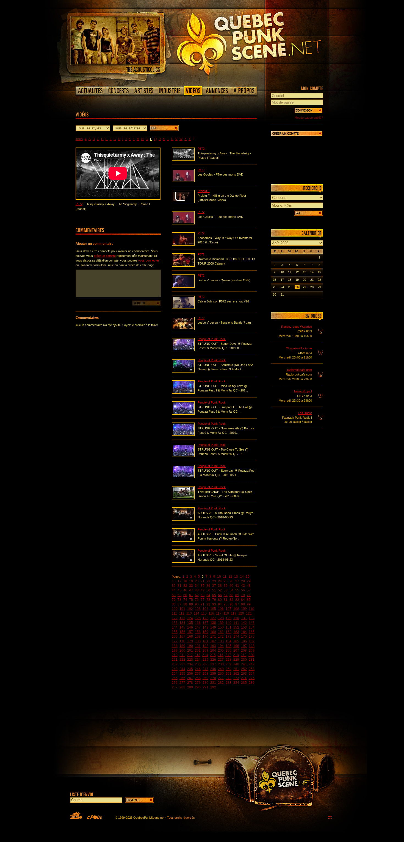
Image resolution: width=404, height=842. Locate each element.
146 (190, 627)
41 (237, 586)
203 (205, 650)
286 (251, 683)
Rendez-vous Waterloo (296, 326)
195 (228, 646)
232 (175, 664)
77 (202, 600)
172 (221, 636)
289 (190, 687)
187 (251, 641)
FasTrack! (305, 413)
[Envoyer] (139, 800)
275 (251, 678)
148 (205, 627)
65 (214, 595)
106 (221, 609)
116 (211, 613)
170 (205, 636)
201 (190, 650)
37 (214, 586)
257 (198, 674)
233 (182, 664)
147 (198, 627)
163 (236, 632)
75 (191, 600)
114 (196, 613)
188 (175, 646)
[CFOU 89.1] (94, 817)
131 (244, 618)
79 (214, 600)
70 (243, 595)
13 (236, 577)
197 (244, 646)
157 (190, 632)
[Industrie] (169, 91)
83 (237, 600)
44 (174, 590)
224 (198, 660)
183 (221, 641)
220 (251, 655)
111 (174, 613)
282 (221, 683)
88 (185, 604)
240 (236, 664)
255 (182, 674)
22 (208, 581)
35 (202, 586)
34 (197, 586)
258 (205, 674)
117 (219, 613)
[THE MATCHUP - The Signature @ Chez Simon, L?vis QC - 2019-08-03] (183, 498)
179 (190, 641)
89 (191, 604)
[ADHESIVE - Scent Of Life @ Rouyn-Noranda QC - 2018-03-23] (183, 561)
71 (249, 595)
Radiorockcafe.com (299, 369)
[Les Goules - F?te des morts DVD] (183, 181)
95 (226, 604)
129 (228, 618)
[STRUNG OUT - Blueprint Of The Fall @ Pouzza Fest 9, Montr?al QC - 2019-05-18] (183, 413)
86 (174, 604)
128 (221, 618)
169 (198, 636)
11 (224, 577)
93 (214, 604)
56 (243, 590)
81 (226, 600)
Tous (79, 139)
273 (236, 678)
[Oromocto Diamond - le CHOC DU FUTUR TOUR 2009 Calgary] (183, 265)
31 (179, 586)
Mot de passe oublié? (309, 117)
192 (205, 646)
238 (221, 664)
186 (244, 641)
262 (236, 674)
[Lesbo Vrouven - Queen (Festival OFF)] (183, 286)
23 (214, 581)
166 (175, 636)
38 (220, 586)
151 (228, 627)
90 (197, 604)
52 (220, 590)
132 (251, 618)
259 (213, 674)
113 (189, 613)
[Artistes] (143, 91)
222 (182, 660)
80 (220, 600)
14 (242, 577)
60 (185, 595)
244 (182, 669)
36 (208, 586)
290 (198, 687)
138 (213, 623)
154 (251, 627)
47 (191, 590)
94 (220, 604)
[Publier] (146, 303)
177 (175, 641)
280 (205, 683)
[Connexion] (308, 110)
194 (221, 646)
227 (221, 660)
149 (213, 627)
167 (182, 636)
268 (198, 678)
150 (221, 627)
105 (213, 609)
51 (214, 590)
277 (182, 683)
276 (175, 683)
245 (190, 669)
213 (197, 655)
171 (213, 636)
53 (226, 590)
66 (220, 595)
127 (213, 618)
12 (230, 577)
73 (179, 600)
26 (231, 581)
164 (244, 632)
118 (226, 613)
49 (202, 590)
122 (175, 618)
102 (190, 609)
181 (205, 641)
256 (190, 674)
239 (228, 664)
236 (205, 664)
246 (198, 669)
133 (175, 623)
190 (190, 646)
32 (185, 586)
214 (205, 655)
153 (244, 627)
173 (228, 636)
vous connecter (148, 260)
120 (241, 613)
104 (205, 609)
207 (236, 650)
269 (205, 678)
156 (182, 632)
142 (244, 623)
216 (220, 655)
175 (244, 636)
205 (221, 650)
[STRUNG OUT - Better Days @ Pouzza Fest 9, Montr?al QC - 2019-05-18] (183, 350)
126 (205, 618)
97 (237, 604)
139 (221, 623)
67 (226, 595)
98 (243, 604)
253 (251, 669)
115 (204, 613)
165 (251, 632)
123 (182, 618)
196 (236, 646)
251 (236, 669)
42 (243, 586)
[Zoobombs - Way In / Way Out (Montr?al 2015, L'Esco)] (183, 244)
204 (213, 650)
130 (236, 618)
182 (213, 641)
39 (226, 586)
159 (205, 632)
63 (202, 595)
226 (213, 660)
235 (198, 664)
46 (185, 590)
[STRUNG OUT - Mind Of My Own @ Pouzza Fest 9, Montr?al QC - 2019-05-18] (183, 392)
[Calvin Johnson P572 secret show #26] (183, 308)
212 (190, 655)
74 (185, 600)
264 (251, 674)
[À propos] (244, 91)
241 (244, 664)
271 (221, 678)
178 (182, 641)
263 (244, 674)
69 (237, 595)
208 (244, 650)
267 (190, 678)
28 (243, 581)
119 (233, 613)
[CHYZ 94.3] (76, 815)
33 (191, 586)
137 (205, 623)
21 (202, 581)
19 (191, 581)
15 (248, 577)
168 (190, 636)
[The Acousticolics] (115, 63)
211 (182, 655)
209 (251, 650)
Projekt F (204, 191)
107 (228, 609)
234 (190, 664)
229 (236, 660)
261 (228, 674)
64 (208, 595)
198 (251, 646)
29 (249, 581)
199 (175, 650)
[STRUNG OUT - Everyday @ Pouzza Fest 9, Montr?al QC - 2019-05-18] (183, 477)
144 (175, 627)
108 (236, 609)
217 (228, 655)
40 (231, 586)
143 (251, 623)
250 (228, 669)
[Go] (164, 128)
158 (198, 632)
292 (213, 687)
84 (243, 600)
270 (213, 678)
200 (182, 650)
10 (219, 577)
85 (249, 600)
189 (182, 646)
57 (249, 590)
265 (175, 678)
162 (228, 632)
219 (244, 655)
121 (249, 613)
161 (221, 632)
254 (175, 674)
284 (236, 683)
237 (213, 664)
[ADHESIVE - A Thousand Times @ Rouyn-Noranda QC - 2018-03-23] (183, 519)
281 (213, 683)
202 (198, 650)
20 (197, 581)
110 (251, 609)
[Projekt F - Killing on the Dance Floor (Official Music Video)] (183, 202)
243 (175, 669)
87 (179, 604)
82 (231, 600)
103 (198, 609)
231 (251, 660)
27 (237, 581)
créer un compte (105, 255)
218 (236, 655)
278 (190, 683)
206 (228, 650)
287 (175, 687)
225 (205, 660)
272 (228, 678)
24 (220, 581)
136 (198, 623)
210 (175, 655)
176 (251, 636)
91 (202, 604)
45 (179, 590)
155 (175, 632)
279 (198, 683)
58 (174, 595)
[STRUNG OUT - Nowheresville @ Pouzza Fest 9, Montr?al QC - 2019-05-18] (183, 435)
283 (228, 683)
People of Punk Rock (212, 339)
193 (213, 646)
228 (228, 660)
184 (228, 641)
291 (205, 687)
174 (236, 636)
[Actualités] (91, 91)
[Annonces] (217, 91)
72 (174, 600)
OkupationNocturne (299, 348)
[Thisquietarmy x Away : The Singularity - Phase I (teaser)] (183, 160)
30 (174, 586)
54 (231, 590)
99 (249, 604)
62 (197, 595)
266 (182, 678)
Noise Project (303, 391)
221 (175, 660)
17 (179, 581)
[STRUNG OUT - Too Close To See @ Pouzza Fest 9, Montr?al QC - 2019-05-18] (183, 456)
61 (191, 595)
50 (208, 590)
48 (197, 590)
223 (190, 660)
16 (174, 581)
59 (179, 595)
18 (185, 581)
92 (208, 604)
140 (228, 623)
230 (244, 660)
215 (213, 655)
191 (198, 646)
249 (221, 669)
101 (182, 609)
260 (221, 674)
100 (175, 609)
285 (244, 683)
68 (231, 595)
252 (244, 669)
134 (182, 623)
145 (182, 627)
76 (197, 600)
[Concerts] (118, 91)
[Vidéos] (193, 92)
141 (236, 623)
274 (244, 678)
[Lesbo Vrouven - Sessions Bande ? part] (183, 329)
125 (198, 618)
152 (236, 627)
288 (182, 687)
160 (213, 632)
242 (251, 664)
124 (190, 618)
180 (198, 641)
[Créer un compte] (297, 133)
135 (190, 623)
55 (237, 590)
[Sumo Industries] (331, 817)
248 (213, 669)
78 (208, 600)
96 (231, 604)
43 (249, 586)
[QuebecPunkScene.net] (260, 42)
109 (244, 609)
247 (205, 669)
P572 (79, 204)
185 (236, 641)
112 (181, 613)
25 (226, 581)
